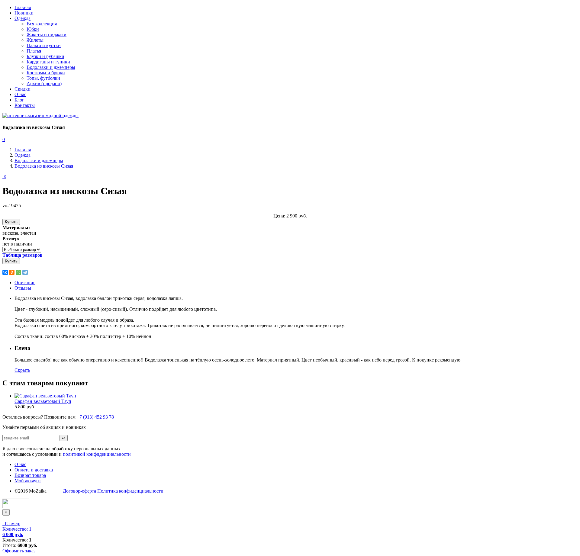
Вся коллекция (42, 23)
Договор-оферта (79, 490)
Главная (22, 7)
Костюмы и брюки (46, 72)
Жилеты (35, 40)
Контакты (24, 105)
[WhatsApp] (18, 272)
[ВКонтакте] (5, 272)
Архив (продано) (44, 83)
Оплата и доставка (33, 469)
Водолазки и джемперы (51, 67)
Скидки (22, 89)
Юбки (33, 29)
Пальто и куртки (44, 45)
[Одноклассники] (11, 272)
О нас (20, 94)
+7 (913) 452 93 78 (95, 416)
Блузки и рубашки (45, 56)
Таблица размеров (22, 255)
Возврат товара (30, 475)
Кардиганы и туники (48, 61)
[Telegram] (25, 272)
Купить (11, 222)
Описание (24, 282)
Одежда (22, 18)
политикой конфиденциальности (97, 454)
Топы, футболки (43, 78)
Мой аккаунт (27, 480)
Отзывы (22, 288)
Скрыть (22, 370)
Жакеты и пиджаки (46, 34)
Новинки (24, 12)
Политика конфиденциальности (130, 490)
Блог (19, 99)
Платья (34, 50)
